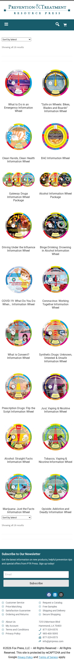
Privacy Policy (25, 657)
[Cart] (65, 25)
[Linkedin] (54, 594)
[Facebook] (48, 594)
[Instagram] (61, 594)
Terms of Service (48, 657)
